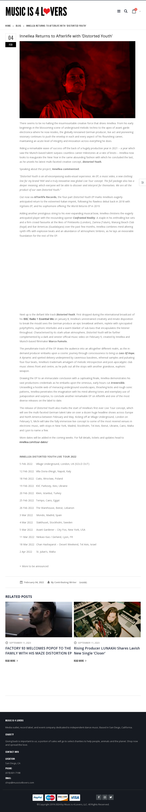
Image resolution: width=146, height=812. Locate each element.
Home (8, 25)
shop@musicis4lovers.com (19, 782)
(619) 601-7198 (12, 772)
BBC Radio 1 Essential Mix (39, 319)
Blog (18, 25)
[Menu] (118, 11)
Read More (10, 660)
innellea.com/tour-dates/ (34, 442)
